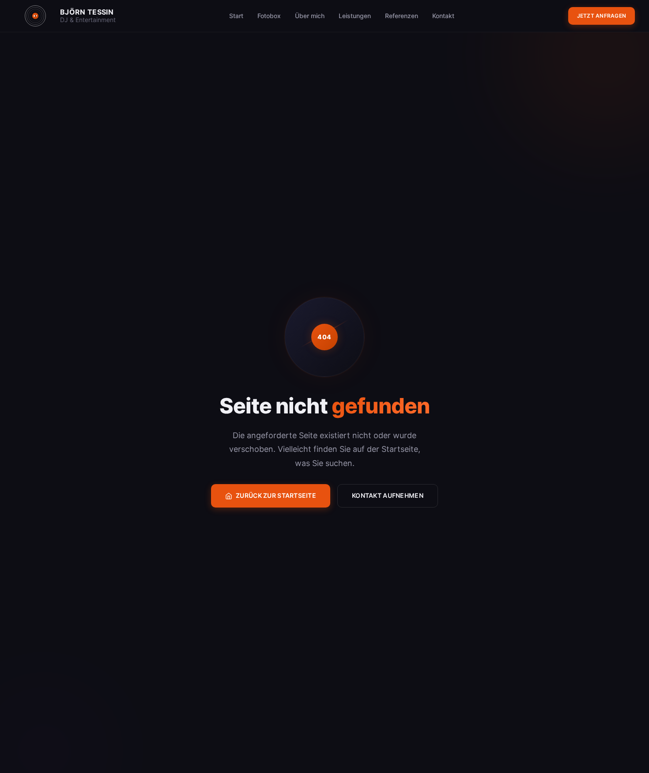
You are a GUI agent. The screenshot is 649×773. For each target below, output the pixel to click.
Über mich (309, 15)
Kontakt (443, 15)
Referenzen (401, 15)
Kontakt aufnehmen (387, 495)
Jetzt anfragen (601, 15)
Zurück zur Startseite (276, 495)
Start (236, 15)
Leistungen (355, 15)
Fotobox (269, 15)
